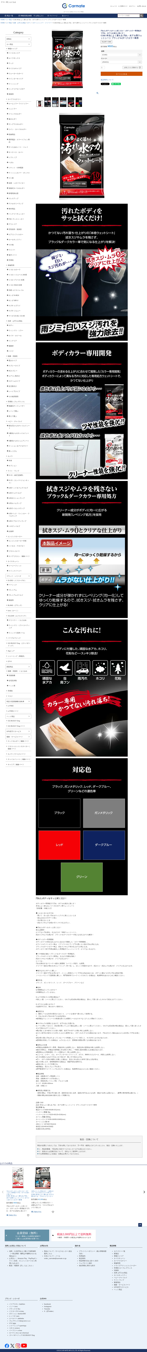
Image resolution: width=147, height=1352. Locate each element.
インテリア (13, 341)
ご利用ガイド (123, 6)
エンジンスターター (15, 536)
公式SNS (43, 1298)
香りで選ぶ (13, 416)
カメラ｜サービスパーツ (16, 754)
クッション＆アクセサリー (18, 446)
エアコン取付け (14, 376)
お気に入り (40, 16)
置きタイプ (13, 360)
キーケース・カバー (16, 152)
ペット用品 (11, 716)
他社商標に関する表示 (87, 1265)
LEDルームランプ (15, 503)
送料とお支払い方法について (15, 1246)
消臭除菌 (12, 675)
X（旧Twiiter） (49, 1311)
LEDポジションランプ (17, 498)
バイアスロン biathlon (17, 1304)
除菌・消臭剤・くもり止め (17, 671)
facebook (47, 1304)
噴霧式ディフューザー (17, 406)
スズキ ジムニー (14, 311)
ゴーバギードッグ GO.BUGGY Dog (22, 1335)
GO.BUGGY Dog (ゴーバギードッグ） (19, 644)
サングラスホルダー (16, 124)
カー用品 (9, 19)
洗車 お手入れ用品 (120, 1273)
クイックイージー (15, 571)
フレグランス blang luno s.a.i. (20, 1321)
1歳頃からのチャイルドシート (19, 434)
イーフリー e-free (15, 1330)
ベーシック (13, 585)
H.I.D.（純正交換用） (16, 475)
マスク (10, 696)
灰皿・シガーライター (17, 183)
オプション (13, 466)
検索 (141, 15)
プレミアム (13, 590)
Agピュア (11, 651)
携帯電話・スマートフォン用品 (19, 141)
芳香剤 (11, 260)
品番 (103, 51)
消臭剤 (116, 1270)
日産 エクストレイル (16, 290)
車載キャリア (12, 49)
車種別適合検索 (26, 16)
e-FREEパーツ (13, 711)
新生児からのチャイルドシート (19, 427)
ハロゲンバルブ (14, 526)
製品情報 (113, 1246)
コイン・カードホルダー (17, 129)
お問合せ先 (44, 1246)
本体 (10, 460)
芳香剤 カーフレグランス (123, 1268)
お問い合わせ (142, 6)
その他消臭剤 (13, 396)
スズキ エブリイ (14, 305)
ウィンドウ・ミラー (16, 330)
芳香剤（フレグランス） (16, 402)
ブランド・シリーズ (14, 576)
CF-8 (9, 661)
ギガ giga (12, 1323)
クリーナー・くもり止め (17, 620)
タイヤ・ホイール (15, 336)
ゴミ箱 (11, 178)
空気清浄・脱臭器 (15, 229)
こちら (30, 1265)
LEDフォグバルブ (15, 493)
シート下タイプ (14, 391)
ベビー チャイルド (120, 1277)
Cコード (104, 58)
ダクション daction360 (17, 1314)
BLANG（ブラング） (15, 605)
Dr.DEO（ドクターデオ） (17, 580)
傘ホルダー (13, 119)
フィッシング (13, 84)
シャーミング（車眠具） (16, 656)
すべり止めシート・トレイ (18, 147)
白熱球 (11, 531)
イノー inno (13, 1306)
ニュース (114, 6)
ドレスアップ (13, 198)
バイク (11, 351)
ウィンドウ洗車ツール (17, 633)
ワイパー (12, 250)
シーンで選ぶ (13, 411)
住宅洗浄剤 (13, 680)
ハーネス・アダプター (17, 546)
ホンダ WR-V (13, 300)
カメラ (10, 456)
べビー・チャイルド (15, 421)
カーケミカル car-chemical (19, 1333)
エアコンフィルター (16, 234)
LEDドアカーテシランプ (17, 521)
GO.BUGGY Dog (14, 721)
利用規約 (82, 1256)
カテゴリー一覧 (119, 1251)
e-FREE (11, 706)
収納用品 (12, 134)
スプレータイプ (14, 366)
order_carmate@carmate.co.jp (55, 1258)
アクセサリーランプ (16, 204)
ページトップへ (140, 1225)
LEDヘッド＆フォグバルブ (18, 488)
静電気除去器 (13, 193)
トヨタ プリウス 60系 (16, 280)
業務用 (11, 94)
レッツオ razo (14, 1316)
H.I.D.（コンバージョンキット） (19, 481)
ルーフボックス (14, 58)
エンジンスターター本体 (17, 541)
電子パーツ (13, 255)
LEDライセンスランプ (17, 508)
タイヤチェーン (13, 561)
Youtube (47, 1309)
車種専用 (11, 265)
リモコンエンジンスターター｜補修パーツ (19, 747)
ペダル (11, 162)
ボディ (29, 23)
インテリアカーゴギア (17, 89)
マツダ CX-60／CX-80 (17, 316)
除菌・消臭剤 (12, 356)
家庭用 (11, 600)
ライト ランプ (119, 1280)
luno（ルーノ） (13, 610)
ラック (11, 63)
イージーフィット (15, 566)
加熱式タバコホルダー (17, 188)
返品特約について (107, 80)
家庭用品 (10, 667)
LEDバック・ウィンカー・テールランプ (19, 515)
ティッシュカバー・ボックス (19, 173)
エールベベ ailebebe (16, 1318)
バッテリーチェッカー (17, 214)
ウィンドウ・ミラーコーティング (19, 626)
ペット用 (12, 686)
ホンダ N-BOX (14, 295)
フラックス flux (14, 1309)
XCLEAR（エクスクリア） (17, 616)
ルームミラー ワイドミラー (18, 103)
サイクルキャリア (15, 68)
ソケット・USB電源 (16, 168)
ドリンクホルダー (15, 114)
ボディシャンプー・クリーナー (42, 23)
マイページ (53, 16)
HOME (3, 19)
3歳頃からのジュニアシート (19, 441)
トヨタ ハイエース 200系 (18, 275)
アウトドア (13, 224)
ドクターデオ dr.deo (16, 1311)
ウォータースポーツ (16, 73)
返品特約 (82, 1258)
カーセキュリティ (15, 239)
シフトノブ (13, 157)
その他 (11, 245)
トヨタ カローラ (14, 270)
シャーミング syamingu (17, 1326)
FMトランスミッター (16, 219)
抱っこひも (13, 451)
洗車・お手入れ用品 (19, 23)
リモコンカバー (14, 551)
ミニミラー (13, 109)
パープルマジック (14, 638)
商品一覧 (10, 16)
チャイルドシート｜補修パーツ (19, 759)
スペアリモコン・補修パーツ (19, 556)
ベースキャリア (14, 53)
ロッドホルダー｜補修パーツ (18, 741)
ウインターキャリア (16, 79)
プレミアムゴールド (16, 595)
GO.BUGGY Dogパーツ (16, 726)
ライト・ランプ (13, 471)
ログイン (132, 6)
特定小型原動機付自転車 (15, 701)
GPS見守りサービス (14, 731)
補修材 (11, 346)
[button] (3, 1192)
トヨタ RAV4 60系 (15, 285)
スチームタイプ (14, 381)
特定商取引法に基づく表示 (88, 1261)
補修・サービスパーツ (15, 737)
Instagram (47, 1306)
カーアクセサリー (14, 99)
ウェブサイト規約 (85, 1263)
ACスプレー (13, 371)
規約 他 (77, 1246)
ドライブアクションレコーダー (125, 1265)
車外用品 (12, 209)
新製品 (9, 39)
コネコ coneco (14, 1328)
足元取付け (13, 386)
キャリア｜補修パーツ (16, 764)
